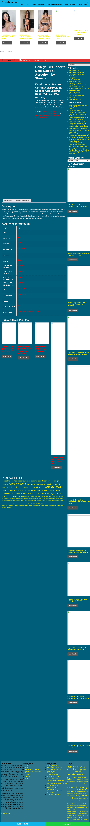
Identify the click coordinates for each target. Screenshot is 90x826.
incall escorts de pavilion (18, 500)
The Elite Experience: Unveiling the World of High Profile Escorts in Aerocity (79, 151)
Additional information (21, 200)
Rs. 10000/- (20, 266)
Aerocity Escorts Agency (75, 769)
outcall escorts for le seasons (26, 505)
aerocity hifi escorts (53, 484)
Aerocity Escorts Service (76, 72)
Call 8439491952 (22, 824)
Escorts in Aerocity (9, 2)
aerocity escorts (57, 115)
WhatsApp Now (67, 824)
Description (8, 200)
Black (18, 237)
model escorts (78, 811)
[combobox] (79, 160)
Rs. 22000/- (20, 283)
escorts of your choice (72, 789)
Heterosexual (21, 248)
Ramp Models (73, 94)
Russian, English (22, 294)
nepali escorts (85, 813)
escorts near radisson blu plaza (47, 498)
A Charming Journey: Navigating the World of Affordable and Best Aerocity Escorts (79, 139)
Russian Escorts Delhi (37, 4)
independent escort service (79, 809)
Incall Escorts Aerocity (76, 87)
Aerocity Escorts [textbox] (78, 160)
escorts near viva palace (7, 500)
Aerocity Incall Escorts (74, 777)
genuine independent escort (78, 793)
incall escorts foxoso (28, 500)
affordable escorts (75, 781)
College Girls (73, 78)
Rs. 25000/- (20, 277)
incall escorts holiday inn (40, 500)
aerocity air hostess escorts (13, 481)
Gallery (66, 4)
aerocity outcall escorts (33, 493)
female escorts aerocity (74, 791)
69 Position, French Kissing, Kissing (28, 311)
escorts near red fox (41, 117)
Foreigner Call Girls (75, 81)
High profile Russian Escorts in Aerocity (79, 801)
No (17, 254)
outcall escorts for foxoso (20, 503)
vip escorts (70, 821)
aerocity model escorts (11, 494)
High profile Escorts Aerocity (77, 85)
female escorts (81, 789)
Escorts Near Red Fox (53, 113)
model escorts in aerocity (76, 813)
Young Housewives (75, 99)
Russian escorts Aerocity (76, 96)
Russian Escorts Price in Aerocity (80, 819)
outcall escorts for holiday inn (34, 503)
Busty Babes (73, 76)
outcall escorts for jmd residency (13, 505)
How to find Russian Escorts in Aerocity (75, 803)
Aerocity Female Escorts (76, 74)
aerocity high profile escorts (13, 487)
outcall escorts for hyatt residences (50, 503)
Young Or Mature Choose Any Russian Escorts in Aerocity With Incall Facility (79, 130)
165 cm (19, 260)
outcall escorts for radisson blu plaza (40, 505)
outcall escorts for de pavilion (8, 503)
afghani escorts (82, 781)
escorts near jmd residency (23, 498)
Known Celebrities (74, 92)
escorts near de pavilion (29, 496)
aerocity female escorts (36, 484)
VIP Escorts (72, 97)
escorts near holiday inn (50, 496)
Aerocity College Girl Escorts (51, 111)
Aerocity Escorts (40, 113)
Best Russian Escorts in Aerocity (78, 783)
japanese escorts (71, 811)
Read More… (5, 813)
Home (21, 4)
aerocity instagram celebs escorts (47, 490)
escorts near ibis (13, 498)
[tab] (8, 201)
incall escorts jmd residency (14, 502)
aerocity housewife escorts (34, 487)
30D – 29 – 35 (21, 288)
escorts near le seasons (34, 498)
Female (19, 243)
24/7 (18, 306)
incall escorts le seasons (25, 502)
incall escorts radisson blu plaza (37, 502)
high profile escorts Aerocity (80, 798)
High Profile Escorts (75, 83)
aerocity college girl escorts (43, 115)
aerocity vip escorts (16, 496)
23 (17, 231)
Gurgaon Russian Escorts (54, 4)
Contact (80, 4)
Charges (72, 4)
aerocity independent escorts (22, 490)
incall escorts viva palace (59, 502)
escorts (79, 784)
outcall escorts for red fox (54, 505)
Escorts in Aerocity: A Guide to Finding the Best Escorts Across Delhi (79, 106)
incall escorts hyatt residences (54, 500)
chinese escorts (74, 784)
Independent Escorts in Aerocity (79, 88)
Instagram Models (74, 90)
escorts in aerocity (77, 787)
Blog (85, 4)
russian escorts (73, 815)
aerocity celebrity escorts (34, 481)
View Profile (6, 43)
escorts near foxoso (39, 496)
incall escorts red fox (49, 502)
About (27, 4)
